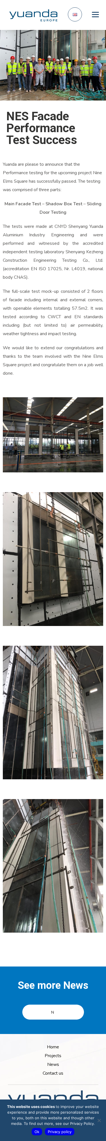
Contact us (53, 1073)
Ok (36, 1131)
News (53, 1064)
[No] (99, 1120)
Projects (53, 1056)
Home (53, 1047)
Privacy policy (60, 1131)
